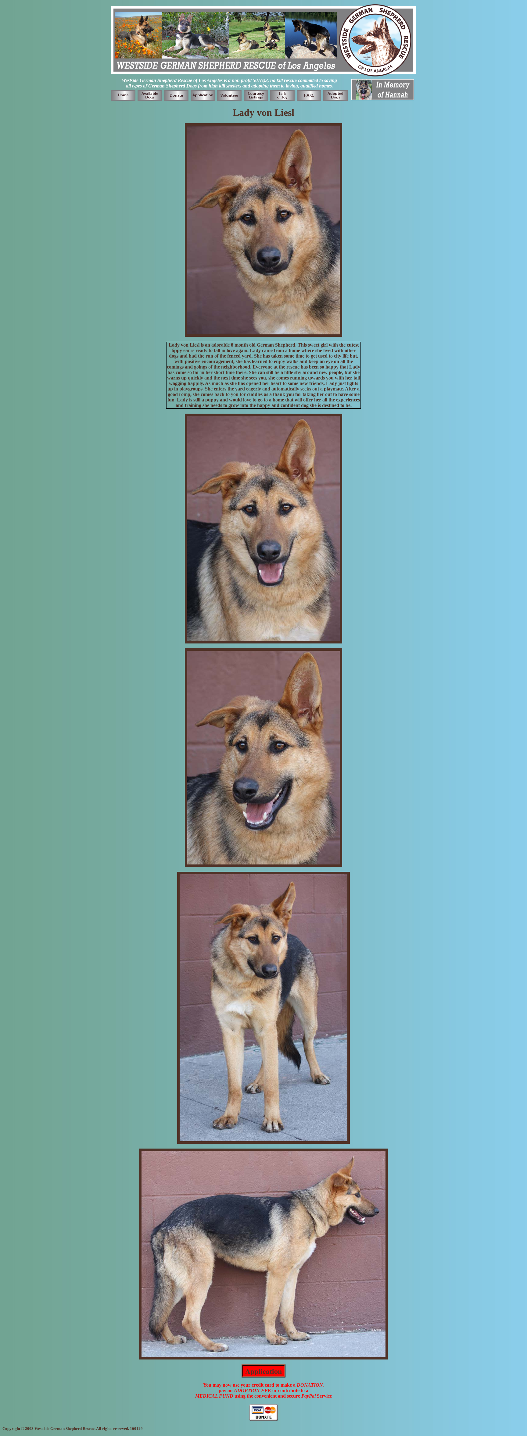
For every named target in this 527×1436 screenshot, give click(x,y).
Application (263, 1371)
